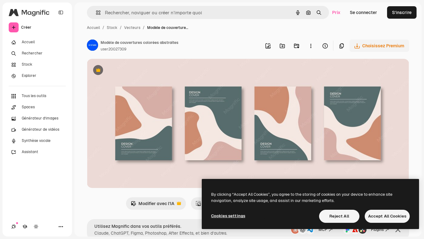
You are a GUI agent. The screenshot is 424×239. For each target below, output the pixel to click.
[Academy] (25, 227)
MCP (322, 229)
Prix (336, 12)
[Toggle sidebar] (61, 12)
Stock (112, 27)
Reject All (339, 216)
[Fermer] (398, 229)
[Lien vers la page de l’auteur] (92, 46)
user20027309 (113, 49)
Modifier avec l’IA (152, 205)
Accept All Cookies (387, 216)
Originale (128, 71)
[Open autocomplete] (95, 12)
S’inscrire (402, 12)
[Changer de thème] (36, 227)
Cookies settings (228, 215)
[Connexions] (14, 227)
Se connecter (363, 12)
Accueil (93, 27)
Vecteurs (132, 27)
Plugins (377, 229)
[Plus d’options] (310, 46)
